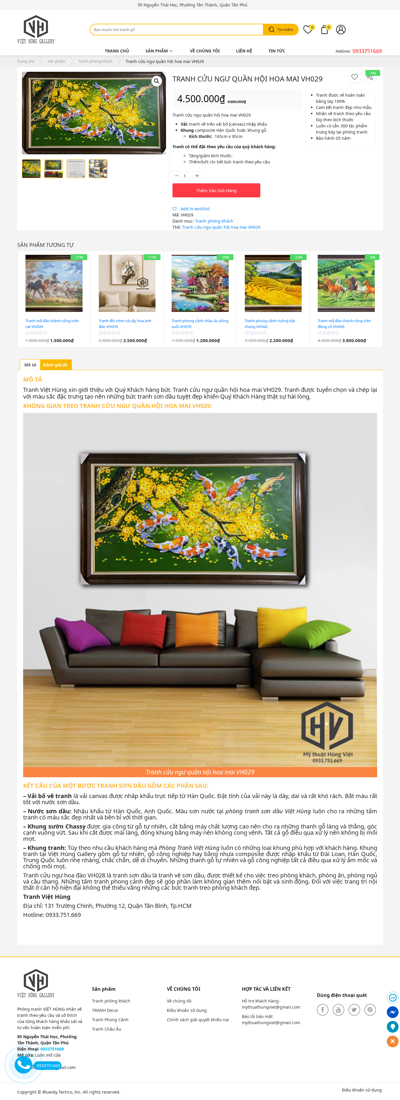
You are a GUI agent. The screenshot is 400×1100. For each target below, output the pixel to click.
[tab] (30, 364)
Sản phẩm (157, 51)
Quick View (54, 344)
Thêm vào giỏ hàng (216, 190)
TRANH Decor (105, 1010)
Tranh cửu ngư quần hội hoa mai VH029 (221, 227)
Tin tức (277, 51)
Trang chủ (117, 51)
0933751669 (367, 50)
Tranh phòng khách (95, 61)
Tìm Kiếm (285, 29)
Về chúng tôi (205, 51)
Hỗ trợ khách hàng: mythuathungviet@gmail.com (271, 1004)
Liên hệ (244, 51)
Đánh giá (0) (55, 365)
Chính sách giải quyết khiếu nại (198, 1019)
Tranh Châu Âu (106, 1029)
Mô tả (30, 365)
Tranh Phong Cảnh (110, 1019)
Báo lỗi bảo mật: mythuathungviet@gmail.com (271, 1019)
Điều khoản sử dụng (187, 1010)
